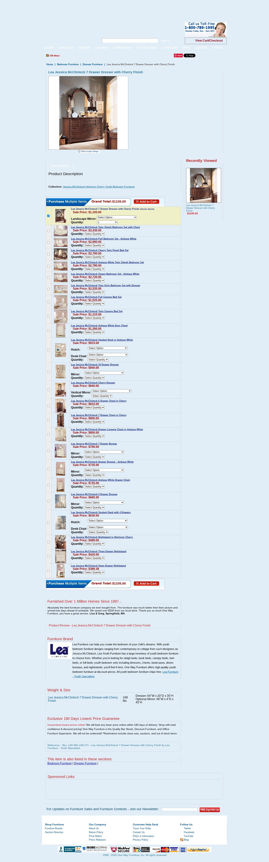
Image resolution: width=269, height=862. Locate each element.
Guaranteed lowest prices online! (66, 724)
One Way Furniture (69, 32)
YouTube (188, 836)
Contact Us (139, 832)
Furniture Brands (54, 828)
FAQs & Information (143, 836)
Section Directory (54, 832)
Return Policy (96, 832)
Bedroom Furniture (68, 64)
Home (49, 64)
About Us (94, 828)
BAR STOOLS (66, 48)
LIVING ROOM (170, 48)
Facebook (189, 832)
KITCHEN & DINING (147, 48)
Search (165, 40)
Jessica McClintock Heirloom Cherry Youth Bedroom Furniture (99, 186)
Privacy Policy (140, 839)
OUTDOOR (201, 48)
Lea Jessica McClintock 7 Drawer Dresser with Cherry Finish (200, 208)
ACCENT (49, 48)
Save (180, 55)
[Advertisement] (66, 8)
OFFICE (186, 48)
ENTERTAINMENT (123, 48)
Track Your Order (142, 828)
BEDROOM (84, 48)
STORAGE (217, 48)
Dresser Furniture (92, 64)
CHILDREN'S (102, 48)
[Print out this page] (89, 57)
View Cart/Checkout (209, 40)
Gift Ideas (54, 56)
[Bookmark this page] (71, 57)
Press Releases (97, 839)
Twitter (187, 828)
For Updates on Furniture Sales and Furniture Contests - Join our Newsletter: (102, 809)
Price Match (95, 836)
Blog (186, 839)
